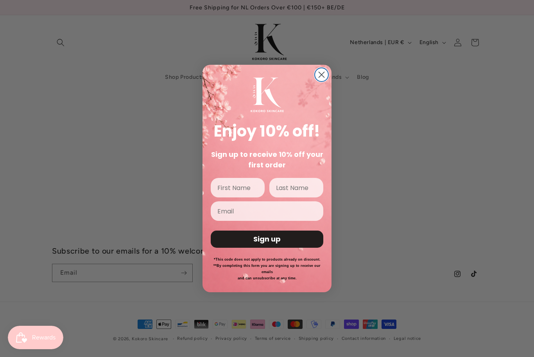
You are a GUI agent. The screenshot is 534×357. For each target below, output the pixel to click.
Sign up (267, 239)
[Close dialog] (321, 75)
